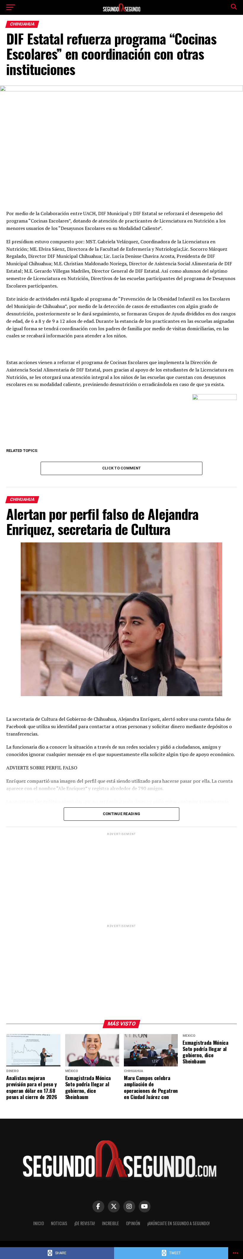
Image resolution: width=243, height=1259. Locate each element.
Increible (110, 1223)
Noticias (59, 1223)
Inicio (38, 1223)
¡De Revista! (84, 1223)
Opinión (133, 1223)
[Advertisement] (121, 878)
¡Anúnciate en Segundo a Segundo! (178, 1223)
